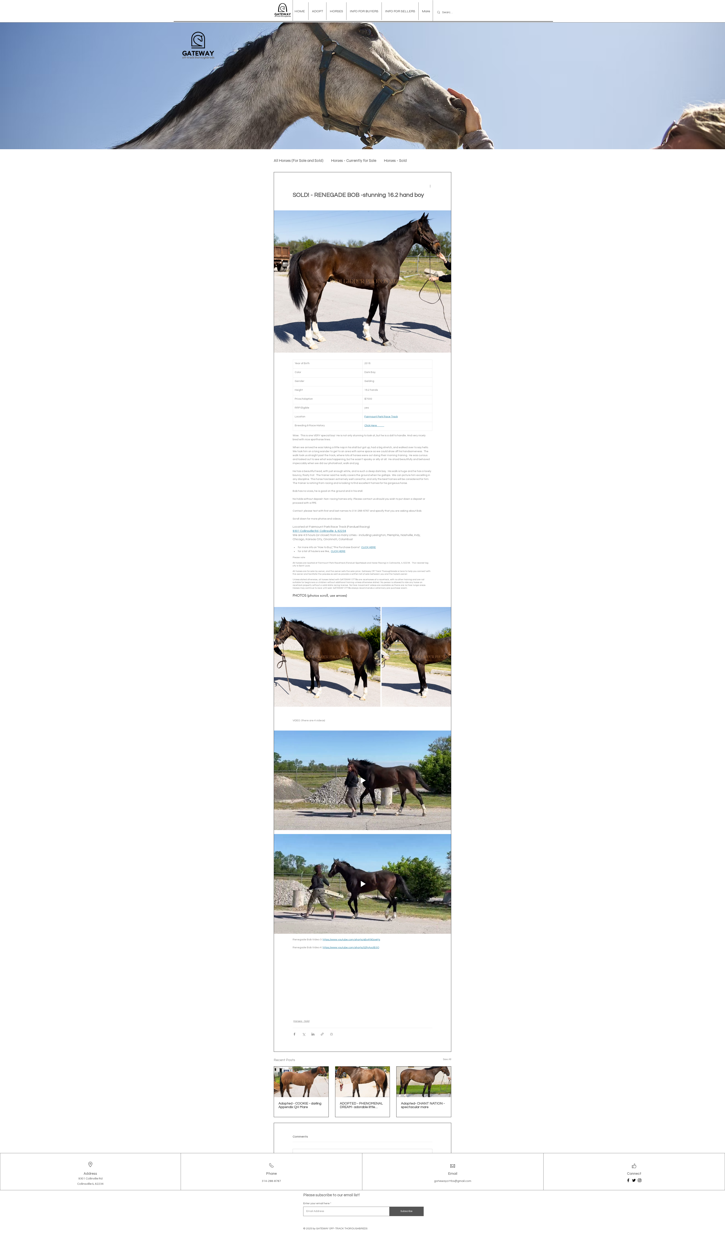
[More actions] (430, 186)
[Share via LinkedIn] (313, 1034)
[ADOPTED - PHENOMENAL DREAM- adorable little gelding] (362, 1082)
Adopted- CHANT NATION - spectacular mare (423, 1105)
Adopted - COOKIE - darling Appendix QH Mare (299, 1105)
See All (447, 1059)
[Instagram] (639, 1180)
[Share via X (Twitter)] (303, 1034)
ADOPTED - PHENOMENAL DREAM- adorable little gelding (361, 1105)
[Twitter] (634, 1180)
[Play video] (362, 780)
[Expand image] (327, 657)
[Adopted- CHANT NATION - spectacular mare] (423, 1082)
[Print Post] (331, 1034)
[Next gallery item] (446, 657)
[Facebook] (628, 1180)
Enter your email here (316, 1203)
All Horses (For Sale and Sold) (298, 160)
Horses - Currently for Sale (353, 160)
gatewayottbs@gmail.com (452, 1180)
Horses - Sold (395, 160)
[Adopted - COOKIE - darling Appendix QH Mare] (301, 1082)
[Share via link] (322, 1034)
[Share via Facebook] (294, 1034)
